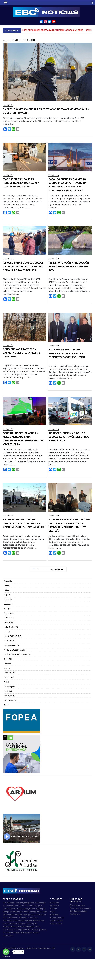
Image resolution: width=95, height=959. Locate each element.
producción (8, 105)
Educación (8, 604)
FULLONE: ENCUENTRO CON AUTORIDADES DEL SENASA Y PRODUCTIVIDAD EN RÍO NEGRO (66, 353)
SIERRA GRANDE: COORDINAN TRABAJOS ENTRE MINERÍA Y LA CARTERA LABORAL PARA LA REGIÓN (24, 523)
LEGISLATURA (10, 641)
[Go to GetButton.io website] (6, 956)
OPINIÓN (8, 659)
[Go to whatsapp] (6, 952)
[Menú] (5, 2)
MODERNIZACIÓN (11, 645)
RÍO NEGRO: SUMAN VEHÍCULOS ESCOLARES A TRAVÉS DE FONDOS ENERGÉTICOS (68, 437)
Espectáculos (9, 613)
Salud (6, 682)
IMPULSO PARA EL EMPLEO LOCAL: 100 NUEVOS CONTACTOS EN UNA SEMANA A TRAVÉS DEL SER (23, 266)
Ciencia (7, 585)
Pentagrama (75, 914)
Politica (7, 668)
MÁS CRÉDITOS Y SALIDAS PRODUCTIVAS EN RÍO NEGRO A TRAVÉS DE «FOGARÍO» (21, 183)
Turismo (7, 705)
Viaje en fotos (56, 923)
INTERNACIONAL (11, 627)
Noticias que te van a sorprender (17, 654)
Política (53, 908)
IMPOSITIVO (9, 622)
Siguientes (55, 569)
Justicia (7, 631)
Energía (7, 608)
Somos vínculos (57, 917)
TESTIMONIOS (10, 700)
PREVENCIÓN (9, 673)
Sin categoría (9, 687)
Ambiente (8, 581)
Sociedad (8, 691)
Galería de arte (56, 920)
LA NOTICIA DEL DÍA (12, 636)
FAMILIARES (9, 618)
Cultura (7, 590)
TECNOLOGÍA (9, 696)
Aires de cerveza (77, 905)
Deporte (7, 595)
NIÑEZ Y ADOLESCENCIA (14, 650)
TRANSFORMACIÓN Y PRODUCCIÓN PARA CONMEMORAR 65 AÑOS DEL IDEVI (68, 266)
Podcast (7, 664)
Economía (8, 599)
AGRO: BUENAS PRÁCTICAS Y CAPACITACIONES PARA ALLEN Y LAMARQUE (21, 353)
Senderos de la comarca (80, 908)
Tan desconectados (78, 911)
